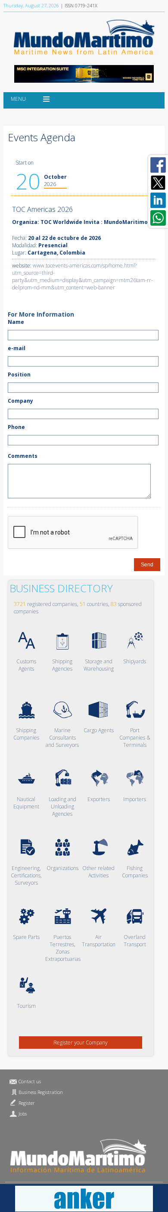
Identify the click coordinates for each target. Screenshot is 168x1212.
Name (16, 322)
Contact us (30, 1081)
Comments (22, 456)
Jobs (23, 1113)
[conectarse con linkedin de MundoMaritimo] (158, 200)
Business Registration (41, 1092)
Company (20, 400)
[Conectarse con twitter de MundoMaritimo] (158, 182)
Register (27, 1103)
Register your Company (80, 1042)
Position (19, 374)
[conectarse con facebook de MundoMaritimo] (158, 165)
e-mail (16, 348)
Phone (16, 427)
